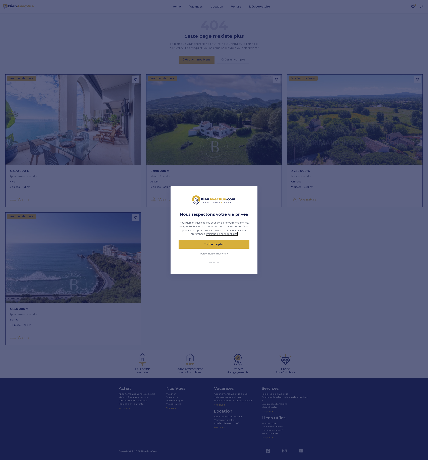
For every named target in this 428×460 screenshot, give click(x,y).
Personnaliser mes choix (214, 253)
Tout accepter (214, 244)
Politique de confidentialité (221, 233)
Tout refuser (214, 262)
